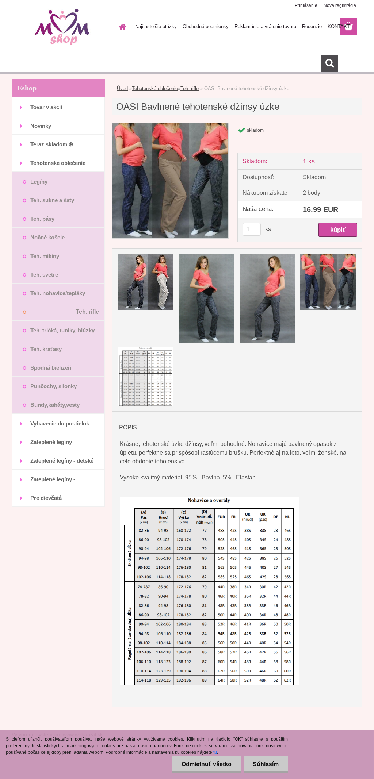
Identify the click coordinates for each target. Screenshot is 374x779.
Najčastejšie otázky (156, 26)
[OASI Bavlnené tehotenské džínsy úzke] (170, 126)
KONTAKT (339, 26)
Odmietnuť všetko (207, 764)
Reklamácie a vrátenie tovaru (265, 26)
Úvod (122, 88)
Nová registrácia (340, 5)
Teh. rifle (189, 88)
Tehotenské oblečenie (155, 88)
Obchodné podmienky (206, 26)
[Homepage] (121, 26)
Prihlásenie (306, 5)
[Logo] (62, 27)
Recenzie (312, 26)
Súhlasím (266, 764)
